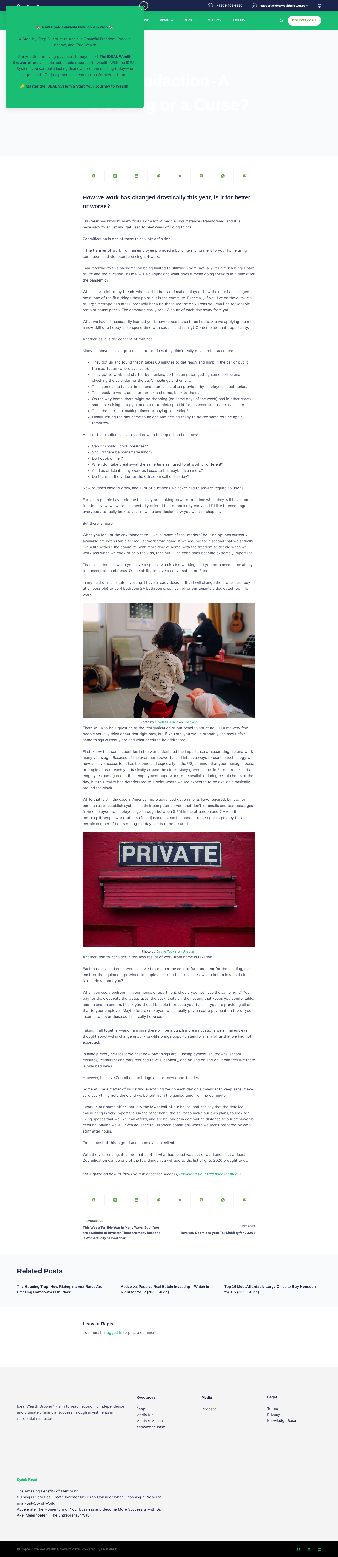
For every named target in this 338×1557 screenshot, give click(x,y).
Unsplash (191, 722)
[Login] (319, 6)
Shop (188, 20)
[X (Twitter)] (115, 176)
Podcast (209, 1409)
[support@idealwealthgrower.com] (254, 6)
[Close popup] (143, 6)
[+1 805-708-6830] (210, 6)
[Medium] (309, 1549)
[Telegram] (180, 176)
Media (164, 20)
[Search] (281, 20)
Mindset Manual (150, 1420)
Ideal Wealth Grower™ (54, 1549)
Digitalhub (109, 1549)
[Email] (244, 176)
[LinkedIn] (137, 176)
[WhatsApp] (223, 176)
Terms (272, 1408)
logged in (114, 1332)
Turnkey (214, 20)
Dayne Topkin (166, 951)
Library (239, 20)
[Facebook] (94, 176)
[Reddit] (158, 176)
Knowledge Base (150, 1427)
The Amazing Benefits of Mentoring (48, 1491)
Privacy (273, 1414)
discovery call (304, 20)
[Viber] (201, 176)
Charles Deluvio (166, 722)
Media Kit (144, 1414)
